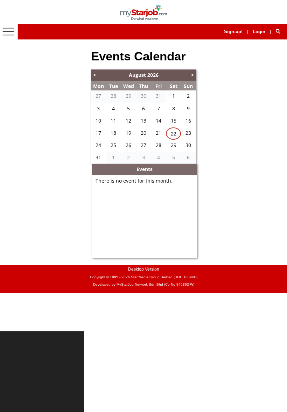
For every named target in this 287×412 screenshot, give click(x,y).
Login (259, 31)
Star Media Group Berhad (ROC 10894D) (164, 277)
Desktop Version (143, 269)
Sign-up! (233, 31)
